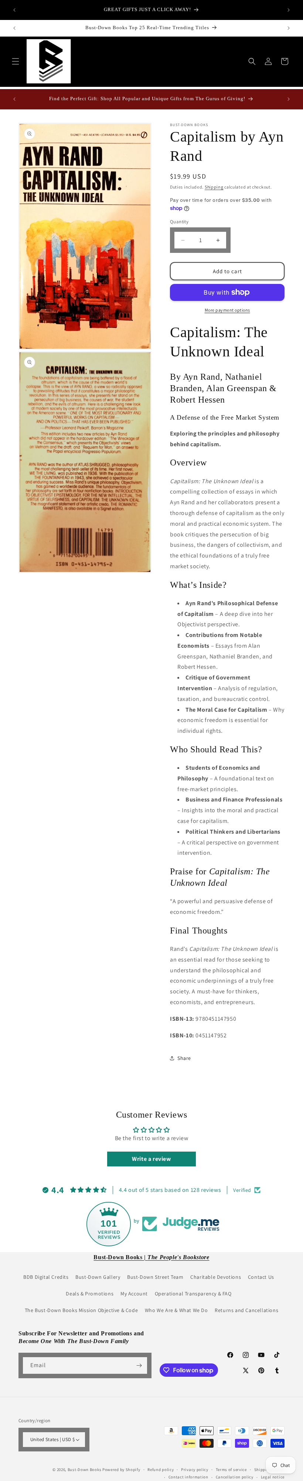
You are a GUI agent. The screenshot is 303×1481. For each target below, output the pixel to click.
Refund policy (160, 1469)
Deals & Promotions (89, 1293)
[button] (15, 61)
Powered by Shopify (121, 1469)
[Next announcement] (288, 10)
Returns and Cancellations (246, 1310)
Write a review (151, 1159)
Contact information (188, 1477)
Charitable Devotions (215, 1277)
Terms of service (231, 1469)
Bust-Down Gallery (97, 1277)
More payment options (227, 310)
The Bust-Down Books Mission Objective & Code (81, 1310)
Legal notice (273, 1477)
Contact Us (261, 1277)
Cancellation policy (234, 1477)
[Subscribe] (139, 1365)
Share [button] (184, 1058)
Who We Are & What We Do (176, 1310)
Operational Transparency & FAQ (193, 1293)
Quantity (179, 221)
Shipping (214, 187)
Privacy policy (194, 1469)
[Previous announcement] (14, 10)
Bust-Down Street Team (155, 1277)
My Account (134, 1293)
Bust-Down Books (85, 1469)
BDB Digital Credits (45, 1277)
